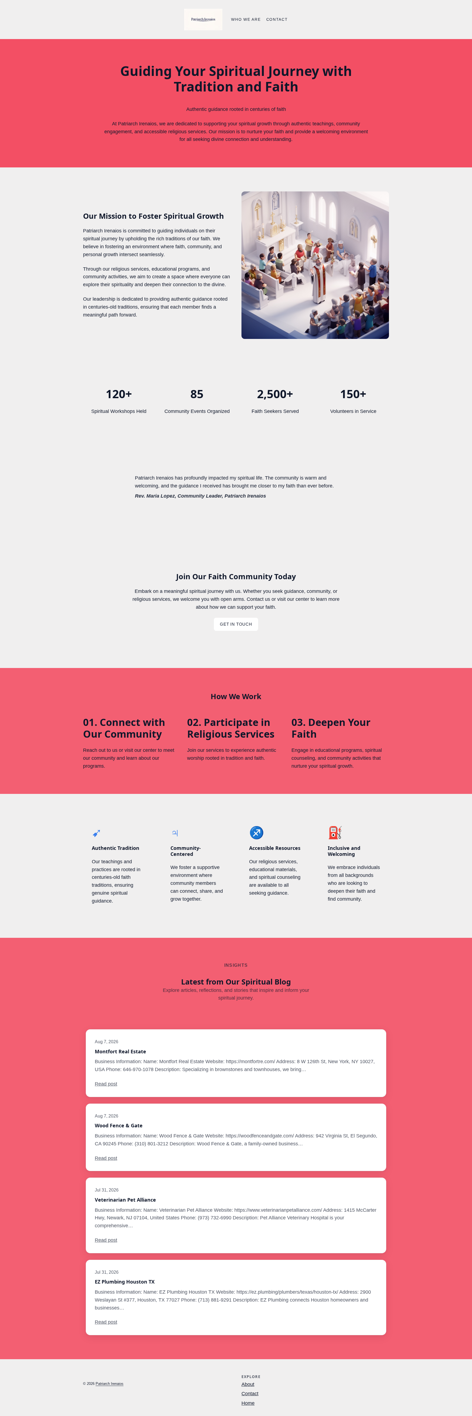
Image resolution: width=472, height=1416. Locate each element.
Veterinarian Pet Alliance (125, 1200)
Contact (249, 1393)
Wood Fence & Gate (119, 1126)
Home (248, 1403)
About (247, 1384)
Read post (106, 1084)
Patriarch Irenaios (109, 1384)
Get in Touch (236, 624)
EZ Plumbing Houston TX (125, 1282)
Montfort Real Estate (120, 1052)
